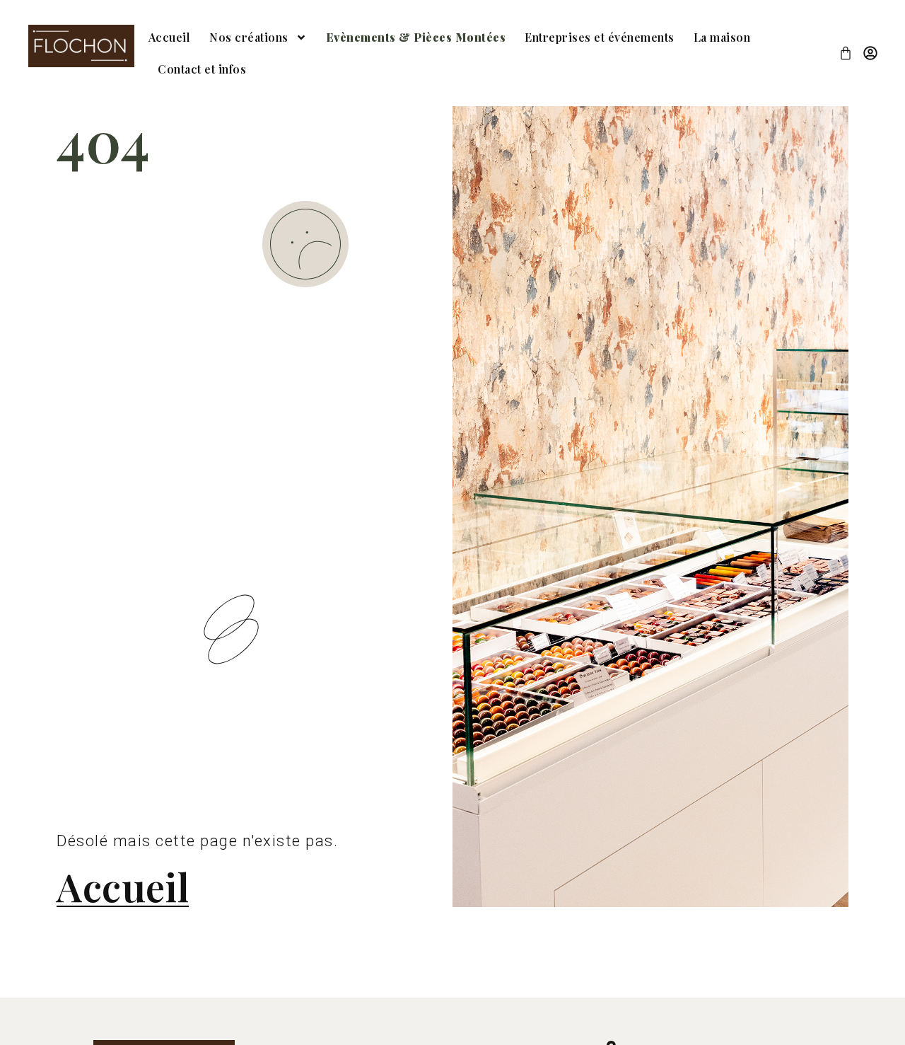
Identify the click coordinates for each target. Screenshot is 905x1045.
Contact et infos (202, 69)
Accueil (169, 37)
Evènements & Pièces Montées (416, 37)
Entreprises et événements (600, 37)
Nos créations (248, 37)
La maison (722, 37)
